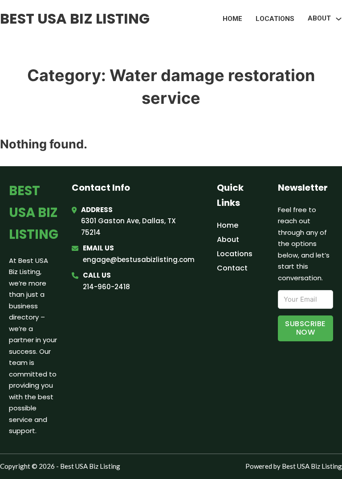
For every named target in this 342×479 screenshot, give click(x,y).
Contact (232, 268)
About (228, 239)
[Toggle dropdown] (338, 19)
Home (232, 19)
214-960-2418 (106, 286)
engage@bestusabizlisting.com (139, 259)
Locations (275, 19)
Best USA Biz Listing (75, 18)
